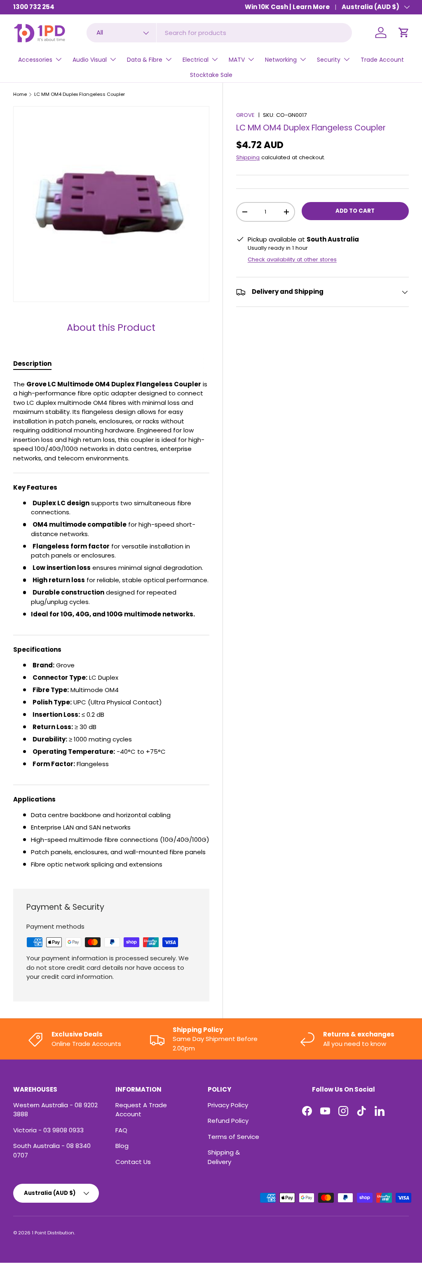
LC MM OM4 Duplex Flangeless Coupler (79, 94)
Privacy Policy (228, 1105)
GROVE (245, 115)
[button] (404, 32)
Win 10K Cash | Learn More (287, 6)
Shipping (248, 157)
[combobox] (219, 32)
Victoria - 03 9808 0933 (48, 1130)
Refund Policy (228, 1120)
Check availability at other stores (292, 259)
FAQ (121, 1130)
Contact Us (133, 1161)
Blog (122, 1145)
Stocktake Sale (211, 75)
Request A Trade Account (141, 1110)
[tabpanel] (111, 624)
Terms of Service (233, 1136)
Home (20, 94)
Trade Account (382, 60)
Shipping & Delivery (224, 1157)
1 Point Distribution (53, 1232)
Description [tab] (32, 363)
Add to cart (355, 211)
